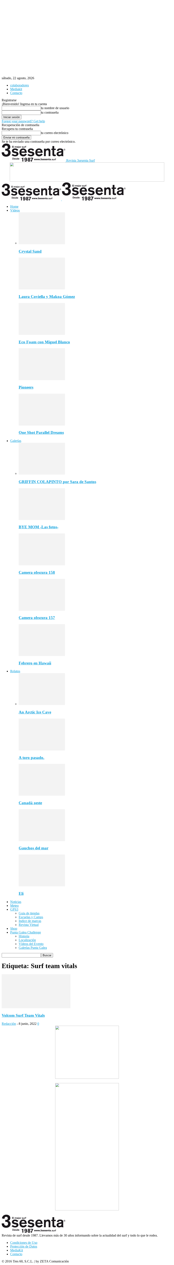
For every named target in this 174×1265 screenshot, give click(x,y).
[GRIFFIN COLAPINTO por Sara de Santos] (42, 473)
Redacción (9, 1023)
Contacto (16, 93)
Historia (24, 936)
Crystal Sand (30, 251)
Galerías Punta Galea (33, 947)
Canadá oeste (30, 803)
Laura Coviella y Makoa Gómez (47, 296)
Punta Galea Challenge (25, 932)
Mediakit (16, 89)
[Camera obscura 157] (42, 609)
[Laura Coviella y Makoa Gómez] (42, 288)
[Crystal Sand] (42, 243)
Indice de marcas (30, 921)
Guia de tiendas (29, 913)
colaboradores (19, 85)
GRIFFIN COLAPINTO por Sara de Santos (57, 481)
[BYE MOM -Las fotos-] (42, 519)
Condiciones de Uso (23, 1242)
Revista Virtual (29, 925)
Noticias (15, 902)
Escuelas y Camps (31, 917)
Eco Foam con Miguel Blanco (44, 342)
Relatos (15, 671)
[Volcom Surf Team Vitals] (36, 1007)
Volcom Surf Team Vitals (23, 1015)
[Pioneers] (42, 379)
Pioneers (26, 387)
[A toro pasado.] (42, 749)
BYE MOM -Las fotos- (38, 527)
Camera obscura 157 (37, 617)
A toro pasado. (31, 757)
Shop (13, 928)
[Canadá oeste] (42, 794)
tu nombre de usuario (55, 108)
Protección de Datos (23, 1246)
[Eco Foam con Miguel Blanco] (42, 334)
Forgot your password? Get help (23, 121)
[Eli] (42, 885)
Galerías (15, 441)
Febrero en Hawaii (35, 663)
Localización (27, 940)
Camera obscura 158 (37, 572)
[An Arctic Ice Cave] (42, 704)
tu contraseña (50, 112)
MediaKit (16, 1250)
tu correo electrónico (54, 133)
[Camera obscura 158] (42, 564)
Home (14, 206)
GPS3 (14, 909)
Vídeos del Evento (31, 944)
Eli (21, 893)
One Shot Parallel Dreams (41, 432)
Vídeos (15, 210)
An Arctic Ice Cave (35, 712)
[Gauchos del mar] (42, 840)
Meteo (14, 905)
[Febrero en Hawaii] (42, 655)
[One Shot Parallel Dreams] (42, 424)
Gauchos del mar (33, 848)
